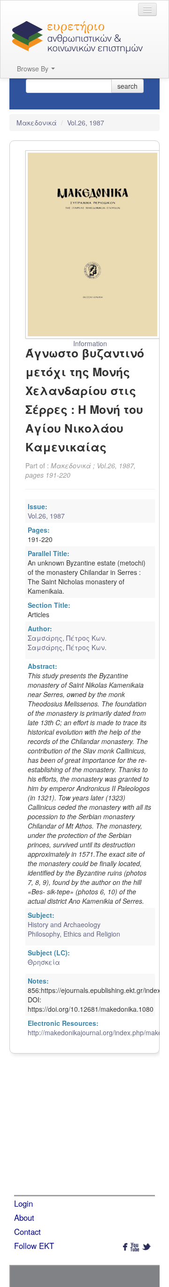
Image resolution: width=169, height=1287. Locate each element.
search (127, 86)
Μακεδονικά (37, 122)
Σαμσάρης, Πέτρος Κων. (67, 638)
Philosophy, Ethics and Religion (74, 933)
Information (90, 343)
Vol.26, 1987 (85, 122)
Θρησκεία (44, 962)
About (24, 1217)
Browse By (33, 68)
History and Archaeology (64, 924)
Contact (27, 1231)
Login (23, 1203)
